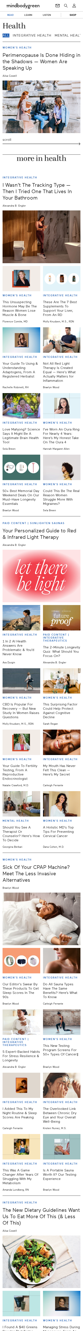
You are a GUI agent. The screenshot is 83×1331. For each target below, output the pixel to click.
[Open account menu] (74, 6)
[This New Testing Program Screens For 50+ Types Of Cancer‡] (62, 1022)
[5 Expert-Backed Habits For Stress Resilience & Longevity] (21, 1022)
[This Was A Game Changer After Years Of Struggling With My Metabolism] (21, 1146)
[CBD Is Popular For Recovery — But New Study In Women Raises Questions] (21, 681)
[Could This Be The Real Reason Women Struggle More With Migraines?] (62, 467)
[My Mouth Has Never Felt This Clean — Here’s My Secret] (62, 742)
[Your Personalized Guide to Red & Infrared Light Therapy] (41, 576)
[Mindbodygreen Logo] (23, 6)
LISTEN (47, 15)
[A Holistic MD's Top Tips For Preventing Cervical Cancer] (62, 804)
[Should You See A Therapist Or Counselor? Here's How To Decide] (21, 804)
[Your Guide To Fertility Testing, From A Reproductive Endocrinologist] (21, 742)
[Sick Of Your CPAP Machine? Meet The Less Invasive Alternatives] (41, 919)
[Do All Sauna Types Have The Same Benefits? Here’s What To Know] (62, 960)
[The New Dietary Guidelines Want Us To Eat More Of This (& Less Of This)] (41, 1262)
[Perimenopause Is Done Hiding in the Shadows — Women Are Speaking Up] (41, 107)
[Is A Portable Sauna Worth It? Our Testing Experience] (62, 1146)
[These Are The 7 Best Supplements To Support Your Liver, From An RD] (62, 278)
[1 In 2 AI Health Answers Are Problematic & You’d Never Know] (21, 617)
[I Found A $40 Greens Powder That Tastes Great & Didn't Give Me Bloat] (21, 1303)
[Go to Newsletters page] (57, 6)
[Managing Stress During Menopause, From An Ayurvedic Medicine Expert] (62, 1303)
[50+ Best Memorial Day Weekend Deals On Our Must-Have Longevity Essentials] (21, 467)
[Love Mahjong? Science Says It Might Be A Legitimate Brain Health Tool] (21, 406)
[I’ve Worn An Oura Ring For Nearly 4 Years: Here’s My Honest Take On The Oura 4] (62, 406)
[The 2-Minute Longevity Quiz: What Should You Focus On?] (62, 617)
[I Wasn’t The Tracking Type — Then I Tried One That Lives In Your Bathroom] (41, 236)
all (6, 35)
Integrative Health (32, 35)
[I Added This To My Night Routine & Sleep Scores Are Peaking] (21, 1085)
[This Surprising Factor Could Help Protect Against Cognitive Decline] (62, 681)
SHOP (73, 15)
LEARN (28, 15)
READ (10, 15)
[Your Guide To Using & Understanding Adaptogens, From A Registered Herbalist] (21, 340)
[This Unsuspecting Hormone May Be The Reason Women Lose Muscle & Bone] (21, 278)
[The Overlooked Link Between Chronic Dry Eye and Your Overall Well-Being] (62, 1085)
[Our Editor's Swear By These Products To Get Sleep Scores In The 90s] (21, 960)
